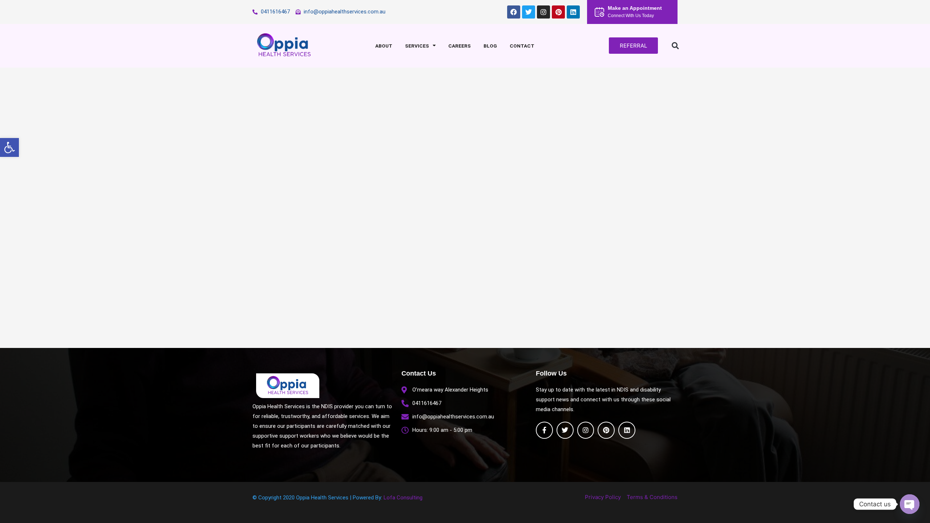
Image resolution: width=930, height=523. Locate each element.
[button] (9, 147)
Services (417, 46)
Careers (459, 46)
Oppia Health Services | (324, 497)
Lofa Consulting (403, 497)
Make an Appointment (635, 8)
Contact (522, 46)
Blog (490, 46)
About (383, 46)
